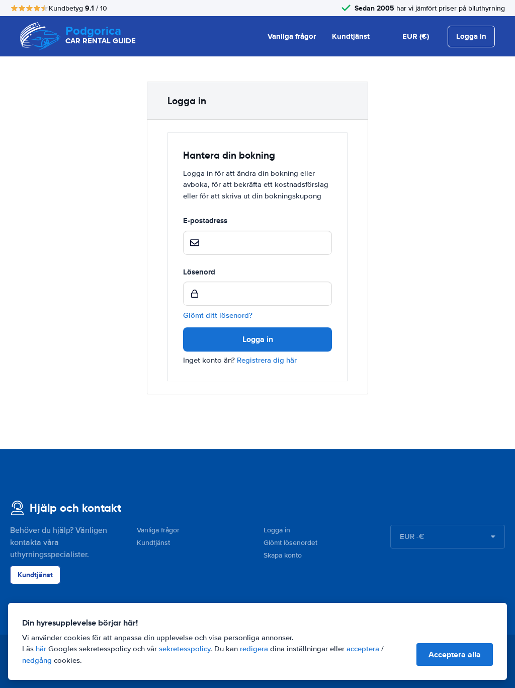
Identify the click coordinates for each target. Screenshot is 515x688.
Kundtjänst (351, 36)
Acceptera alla (454, 654)
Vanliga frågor (292, 36)
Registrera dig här (267, 360)
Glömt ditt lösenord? (217, 315)
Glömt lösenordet (290, 542)
